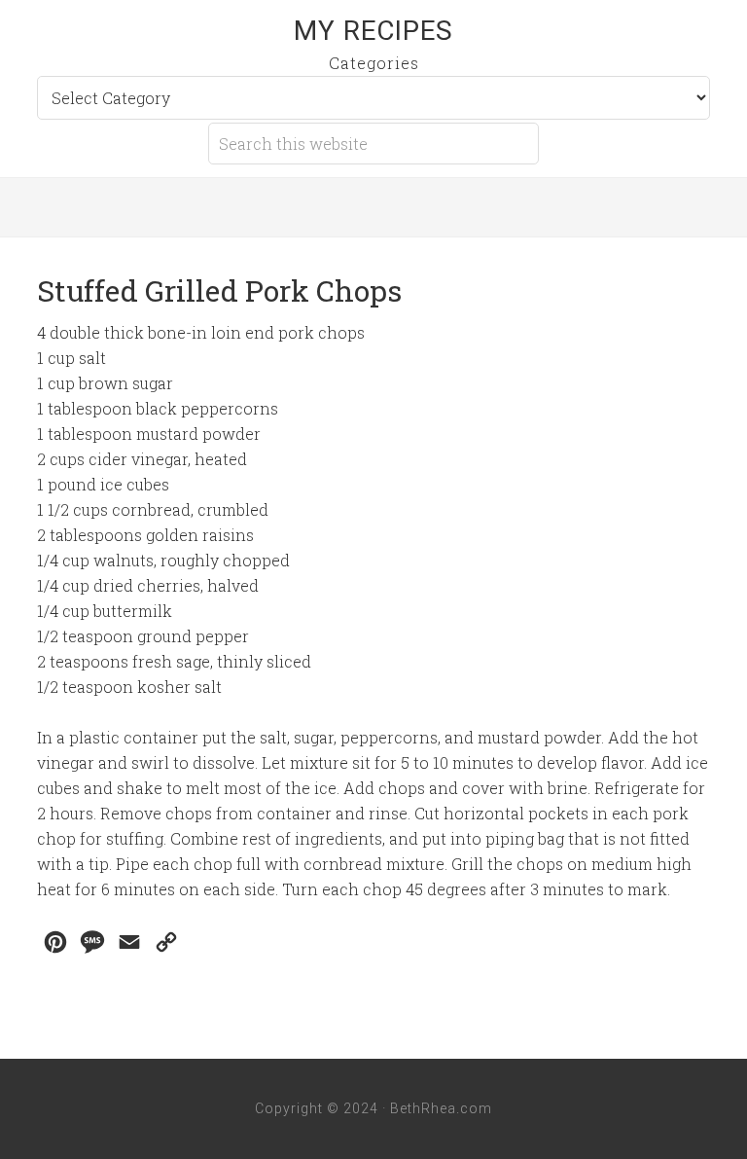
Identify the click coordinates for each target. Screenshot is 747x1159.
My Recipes (373, 31)
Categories (374, 63)
